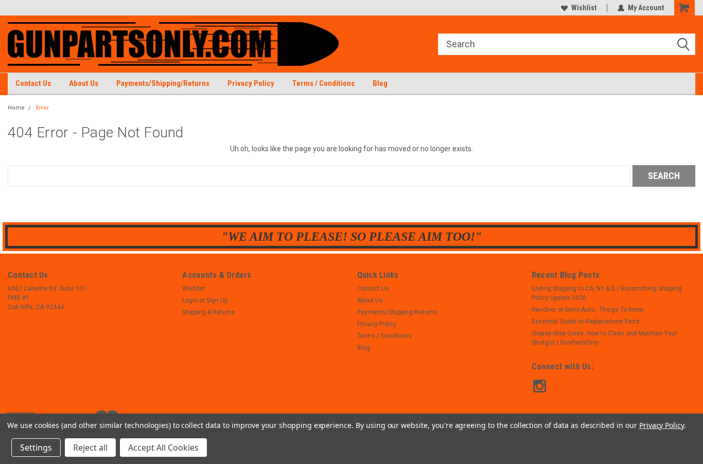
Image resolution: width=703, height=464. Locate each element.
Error (42, 107)
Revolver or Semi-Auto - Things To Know (588, 309)
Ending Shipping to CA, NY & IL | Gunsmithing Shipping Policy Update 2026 (607, 293)
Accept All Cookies (163, 447)
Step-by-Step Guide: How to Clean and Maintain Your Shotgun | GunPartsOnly (604, 338)
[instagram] (539, 386)
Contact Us (33, 83)
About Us (83, 83)
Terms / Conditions (323, 83)
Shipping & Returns (208, 312)
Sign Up (216, 300)
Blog (380, 83)
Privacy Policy (250, 83)
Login (190, 300)
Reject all (90, 447)
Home (16, 107)
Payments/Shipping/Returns (162, 83)
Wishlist (583, 8)
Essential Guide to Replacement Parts (586, 321)
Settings (36, 447)
